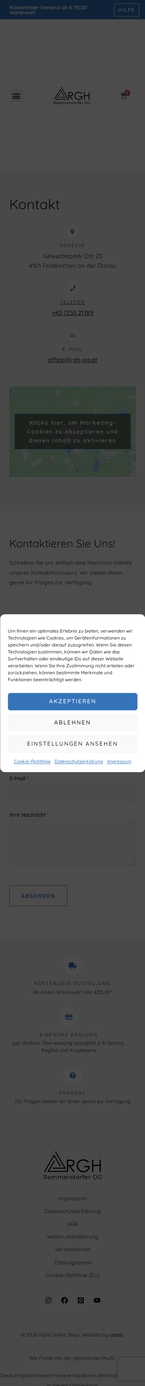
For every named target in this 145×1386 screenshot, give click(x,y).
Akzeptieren (72, 701)
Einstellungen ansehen (72, 743)
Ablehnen (72, 722)
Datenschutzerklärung (79, 761)
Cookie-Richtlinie (32, 761)
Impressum (119, 761)
